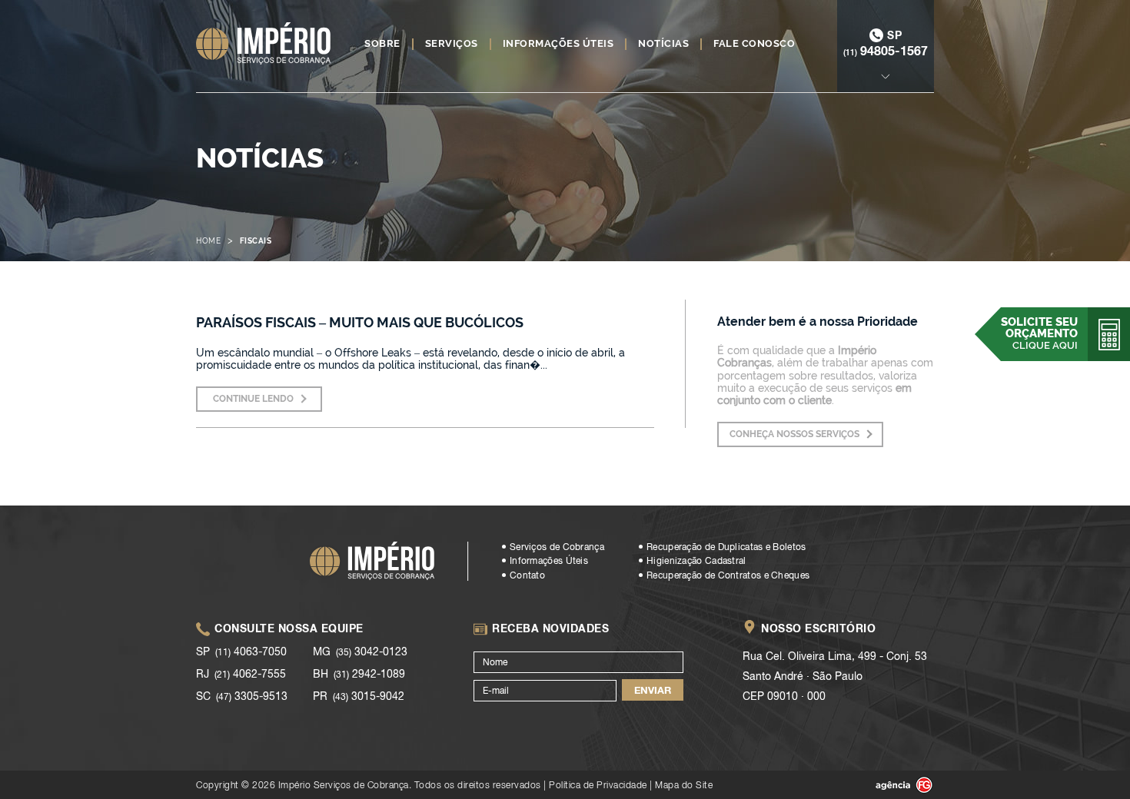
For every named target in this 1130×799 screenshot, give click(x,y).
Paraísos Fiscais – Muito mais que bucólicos (359, 322)
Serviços (451, 43)
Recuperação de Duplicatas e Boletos (726, 547)
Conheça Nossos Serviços (794, 434)
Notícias (663, 43)
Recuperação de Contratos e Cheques (727, 575)
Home (208, 241)
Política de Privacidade (598, 785)
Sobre (382, 43)
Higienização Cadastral (696, 560)
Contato (527, 575)
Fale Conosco (754, 43)
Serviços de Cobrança (557, 547)
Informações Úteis (558, 43)
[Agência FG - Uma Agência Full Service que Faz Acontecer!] (891, 785)
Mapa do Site (684, 785)
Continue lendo (253, 398)
